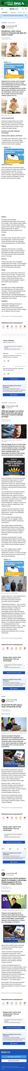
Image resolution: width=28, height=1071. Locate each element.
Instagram (15, 394)
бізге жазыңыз (18, 316)
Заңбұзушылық (12, 402)
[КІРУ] (25, 9)
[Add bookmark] (25, 849)
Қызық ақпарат (11, 22)
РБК (10, 745)
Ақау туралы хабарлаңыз (14, 1056)
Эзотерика (4, 12)
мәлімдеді (21, 920)
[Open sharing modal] (18, 849)
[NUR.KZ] (14, 9)
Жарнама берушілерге (14, 1060)
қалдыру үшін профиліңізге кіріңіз (12, 348)
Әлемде (3, 696)
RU (23, 9)
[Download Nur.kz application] (14, 3)
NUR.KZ (14, 95)
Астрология (13, 12)
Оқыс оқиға (4, 402)
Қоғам (2, 870)
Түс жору (19, 12)
